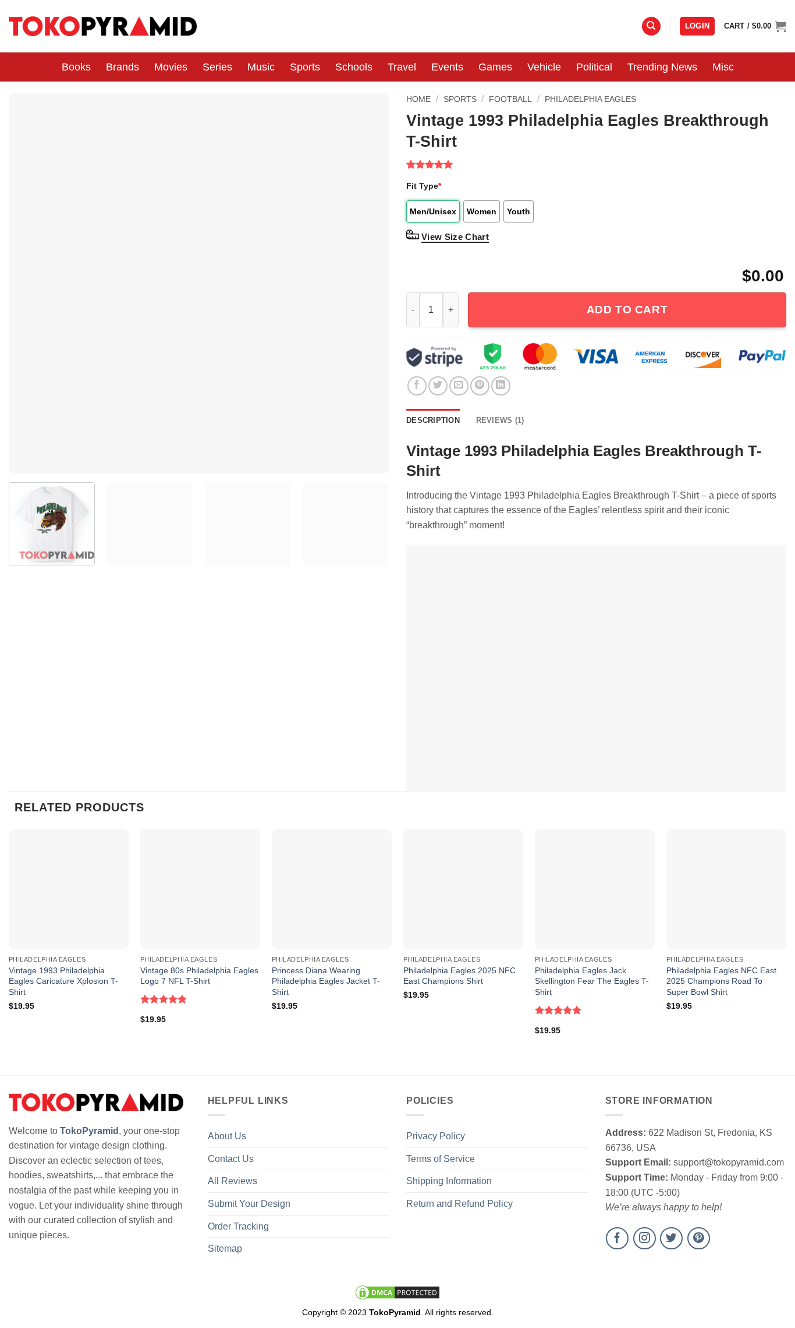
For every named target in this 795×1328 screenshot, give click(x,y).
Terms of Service (440, 1159)
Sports (305, 67)
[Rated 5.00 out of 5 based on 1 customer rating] (596, 164)
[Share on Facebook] (417, 385)
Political (594, 67)
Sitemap (225, 1248)
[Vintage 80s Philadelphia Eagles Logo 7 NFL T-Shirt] (200, 889)
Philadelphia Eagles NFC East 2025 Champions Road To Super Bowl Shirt (721, 981)
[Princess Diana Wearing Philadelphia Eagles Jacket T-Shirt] (332, 889)
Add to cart (627, 309)
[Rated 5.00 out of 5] (163, 999)
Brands (122, 67)
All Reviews (232, 1181)
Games (495, 67)
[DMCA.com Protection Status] (397, 1292)
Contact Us (231, 1159)
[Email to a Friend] (459, 385)
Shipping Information (449, 1181)
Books (76, 67)
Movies (170, 67)
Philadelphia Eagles (590, 99)
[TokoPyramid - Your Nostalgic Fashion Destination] (103, 26)
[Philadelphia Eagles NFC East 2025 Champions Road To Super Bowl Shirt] (726, 889)
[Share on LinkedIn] (500, 385)
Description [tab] (433, 420)
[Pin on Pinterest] (479, 385)
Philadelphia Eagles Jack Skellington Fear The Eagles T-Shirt (592, 981)
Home (418, 99)
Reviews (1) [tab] (500, 420)
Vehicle (544, 67)
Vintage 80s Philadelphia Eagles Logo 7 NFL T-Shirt (199, 976)
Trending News (662, 67)
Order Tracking (238, 1226)
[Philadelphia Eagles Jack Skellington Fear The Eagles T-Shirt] (595, 889)
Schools (353, 67)
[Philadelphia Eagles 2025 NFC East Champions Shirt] (463, 889)
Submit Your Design (249, 1204)
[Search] (651, 26)
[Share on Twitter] (438, 385)
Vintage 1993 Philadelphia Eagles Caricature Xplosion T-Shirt (63, 981)
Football (510, 99)
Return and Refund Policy (459, 1204)
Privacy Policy (435, 1136)
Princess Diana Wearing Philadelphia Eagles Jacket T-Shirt (326, 981)
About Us (227, 1136)
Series (217, 67)
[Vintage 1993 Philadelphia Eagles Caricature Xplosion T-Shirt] (69, 889)
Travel (402, 67)
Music (261, 67)
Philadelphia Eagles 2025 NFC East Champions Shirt (459, 976)
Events (447, 67)
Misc (723, 67)
